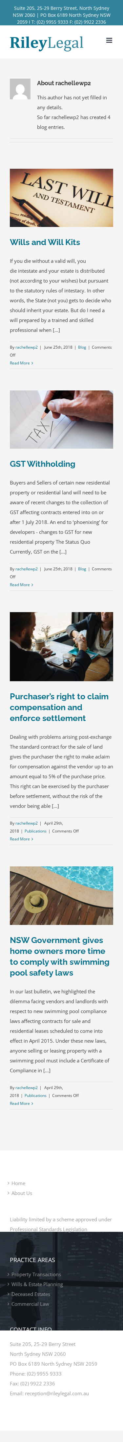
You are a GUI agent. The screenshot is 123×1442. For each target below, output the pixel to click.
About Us (21, 1193)
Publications (36, 831)
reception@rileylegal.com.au (57, 1393)
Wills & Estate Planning (37, 1284)
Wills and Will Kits (45, 242)
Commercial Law (30, 1304)
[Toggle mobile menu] (109, 40)
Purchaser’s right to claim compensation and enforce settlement (59, 707)
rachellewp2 (26, 347)
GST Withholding (42, 464)
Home (18, 1183)
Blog (82, 347)
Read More (20, 363)
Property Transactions (36, 1274)
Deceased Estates (30, 1294)
